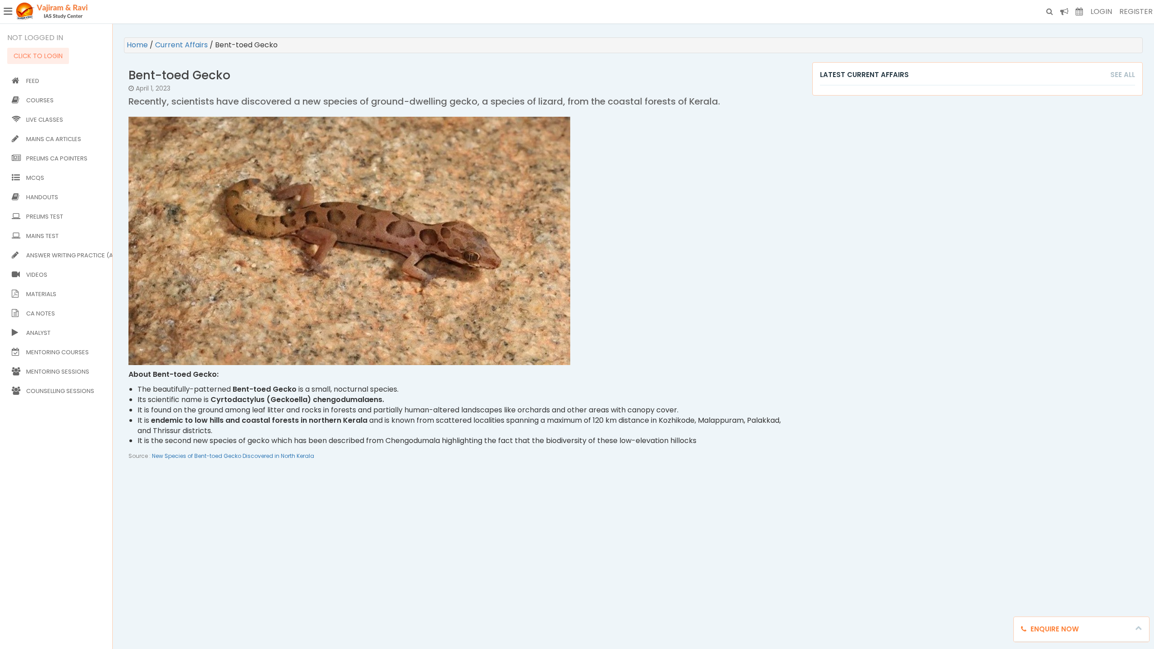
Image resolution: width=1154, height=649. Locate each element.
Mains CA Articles (53, 139)
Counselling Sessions (60, 391)
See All (1122, 74)
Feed (32, 81)
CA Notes (40, 313)
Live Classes (44, 119)
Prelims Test (44, 216)
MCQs (35, 178)
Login (1101, 11)
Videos (36, 274)
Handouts (42, 197)
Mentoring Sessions (57, 371)
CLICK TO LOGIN (38, 55)
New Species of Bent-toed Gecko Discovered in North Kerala (233, 456)
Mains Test (42, 236)
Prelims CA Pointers (56, 158)
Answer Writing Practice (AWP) (67, 255)
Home (138, 45)
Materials (41, 294)
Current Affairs (182, 45)
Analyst (38, 333)
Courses (40, 100)
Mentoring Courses (57, 352)
